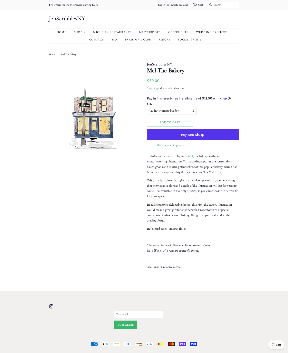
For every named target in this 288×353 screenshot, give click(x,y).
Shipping (152, 88)
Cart (200, 4)
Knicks (164, 39)
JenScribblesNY (67, 18)
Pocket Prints (190, 39)
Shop (78, 32)
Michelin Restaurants (112, 32)
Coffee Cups (178, 32)
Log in (161, 4)
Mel (190, 156)
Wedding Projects (211, 32)
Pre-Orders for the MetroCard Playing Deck (73, 4)
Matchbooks (150, 32)
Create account (179, 4)
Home (61, 32)
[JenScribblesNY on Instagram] (51, 307)
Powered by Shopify (162, 337)
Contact (96, 39)
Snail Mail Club (138, 39)
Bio (114, 39)
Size (149, 103)
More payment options (170, 145)
